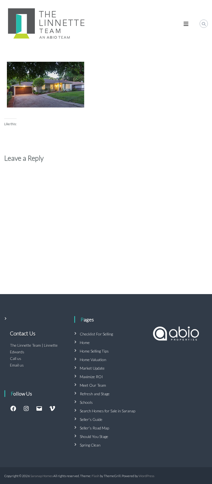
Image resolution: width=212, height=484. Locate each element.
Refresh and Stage (95, 393)
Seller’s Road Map (94, 428)
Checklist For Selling (96, 334)
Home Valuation (93, 359)
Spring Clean (90, 445)
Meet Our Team (93, 385)
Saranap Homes (41, 476)
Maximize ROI (91, 376)
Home (85, 342)
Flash (95, 476)
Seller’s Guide (91, 419)
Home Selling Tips (94, 351)
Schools (86, 402)
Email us (17, 365)
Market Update (92, 368)
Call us (15, 358)
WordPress (146, 476)
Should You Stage (94, 436)
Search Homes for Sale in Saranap (107, 410)
